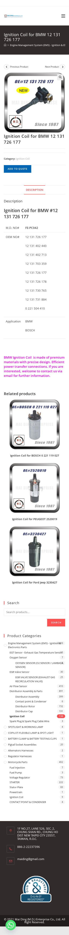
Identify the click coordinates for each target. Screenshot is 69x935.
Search (56, 622)
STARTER (15, 782)
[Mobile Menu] (63, 16)
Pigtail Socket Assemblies (22, 744)
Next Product (52, 66)
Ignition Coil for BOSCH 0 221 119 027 (34, 455)
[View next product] (62, 66)
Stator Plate (16, 787)
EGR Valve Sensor (19, 672)
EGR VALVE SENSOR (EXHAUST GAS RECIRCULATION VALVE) (35, 679)
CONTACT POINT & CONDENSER (28, 802)
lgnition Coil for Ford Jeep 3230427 (34, 582)
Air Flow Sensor (18, 686)
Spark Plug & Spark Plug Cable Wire (29, 721)
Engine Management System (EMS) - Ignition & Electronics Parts (34, 645)
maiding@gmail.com (30, 859)
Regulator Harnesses (20, 756)
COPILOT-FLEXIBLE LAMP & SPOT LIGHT (31, 732)
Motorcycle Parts (17, 762)
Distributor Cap (24, 711)
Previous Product (19, 66)
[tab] (34, 189)
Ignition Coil (23, 158)
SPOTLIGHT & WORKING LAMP (25, 727)
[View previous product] (6, 66)
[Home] (5, 45)
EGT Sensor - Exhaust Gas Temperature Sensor (36, 652)
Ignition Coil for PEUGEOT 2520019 (34, 519)
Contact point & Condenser (30, 701)
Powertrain (16, 792)
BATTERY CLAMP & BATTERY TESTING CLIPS (32, 738)
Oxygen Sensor (18, 657)
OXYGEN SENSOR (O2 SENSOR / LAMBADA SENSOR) (39, 665)
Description (34, 190)
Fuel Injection (17, 767)
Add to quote (17, 168)
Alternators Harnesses (20, 750)
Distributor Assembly (27, 696)
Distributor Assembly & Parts (26, 691)
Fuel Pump (16, 772)
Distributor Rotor (25, 706)
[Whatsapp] (11, 925)
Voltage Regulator (20, 777)
